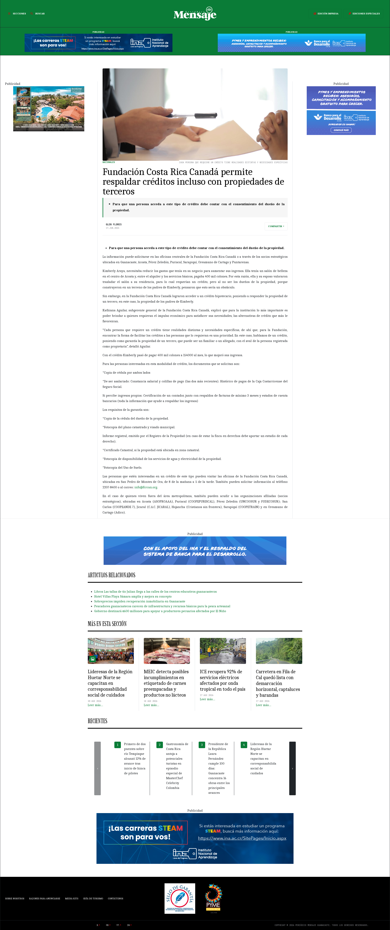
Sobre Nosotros (14, 898)
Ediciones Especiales (366, 13)
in (128, 925)
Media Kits (71, 898)
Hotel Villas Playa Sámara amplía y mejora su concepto (133, 596)
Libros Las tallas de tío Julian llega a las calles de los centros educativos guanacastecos (155, 591)
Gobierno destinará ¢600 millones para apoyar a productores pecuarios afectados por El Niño (160, 611)
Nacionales (109, 162)
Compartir (275, 226)
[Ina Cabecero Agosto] (98, 42)
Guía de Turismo (93, 898)
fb (107, 925)
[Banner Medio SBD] (195, 550)
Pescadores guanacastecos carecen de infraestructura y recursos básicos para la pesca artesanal (162, 606)
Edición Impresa (328, 13)
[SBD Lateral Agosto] (341, 110)
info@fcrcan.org (145, 487)
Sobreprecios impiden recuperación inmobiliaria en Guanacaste (139, 601)
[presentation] (97, 768)
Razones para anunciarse (44, 898)
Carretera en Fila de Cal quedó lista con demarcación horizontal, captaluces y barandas (278, 683)
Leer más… (95, 705)
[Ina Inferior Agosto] (195, 838)
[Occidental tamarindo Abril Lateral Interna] (48, 108)
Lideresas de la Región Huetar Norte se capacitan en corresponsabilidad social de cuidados (110, 683)
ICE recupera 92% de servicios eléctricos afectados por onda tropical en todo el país (222, 680)
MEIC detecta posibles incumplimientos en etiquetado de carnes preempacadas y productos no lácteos (166, 683)
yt (118, 925)
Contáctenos (115, 898)
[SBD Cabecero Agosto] (292, 42)
